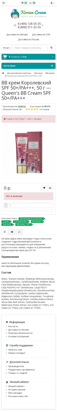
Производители (16, 366)
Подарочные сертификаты (21, 369)
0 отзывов (44, 109)
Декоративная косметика (19, 73)
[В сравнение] (50, 187)
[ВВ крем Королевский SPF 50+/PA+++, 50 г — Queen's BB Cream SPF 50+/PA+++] (28, 152)
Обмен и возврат (16, 353)
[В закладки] (44, 187)
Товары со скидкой (17, 373)
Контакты (13, 326)
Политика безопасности (20, 333)
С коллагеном (20, 221)
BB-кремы (50, 73)
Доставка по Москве (18, 329)
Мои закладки (15, 392)
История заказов (16, 389)
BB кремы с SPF (23, 224)
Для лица (38, 73)
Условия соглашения (18, 336)
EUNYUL (22, 106)
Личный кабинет (16, 386)
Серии (6, 221)
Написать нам (15, 349)
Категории (9, 65)
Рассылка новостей (18, 396)
